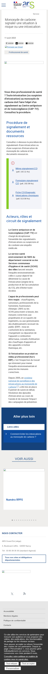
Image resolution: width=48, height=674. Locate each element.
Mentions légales (11, 616)
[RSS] (24, 593)
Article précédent (2, 520)
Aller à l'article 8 (27, 520)
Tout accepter (28, 664)
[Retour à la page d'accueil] (28, 4)
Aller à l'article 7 (25, 520)
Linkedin (4, 593)
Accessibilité (9, 611)
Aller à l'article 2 (14, 520)
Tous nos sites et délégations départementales (18, 558)
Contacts (7, 625)
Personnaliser (12, 668)
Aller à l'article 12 (36, 520)
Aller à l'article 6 (23, 520)
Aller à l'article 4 (19, 520)
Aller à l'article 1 (12, 520)
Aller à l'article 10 (32, 520)
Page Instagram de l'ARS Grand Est (8, 593)
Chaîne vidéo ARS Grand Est (20, 593)
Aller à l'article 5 (21, 520)
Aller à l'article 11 (34, 520)
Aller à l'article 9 (29, 520)
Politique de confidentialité (15, 620)
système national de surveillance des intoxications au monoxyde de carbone (22, 382)
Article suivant (46, 520)
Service (36, 14)
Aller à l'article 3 (17, 520)
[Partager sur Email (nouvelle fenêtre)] (14, 47)
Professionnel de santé (18, 52)
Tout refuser (11, 664)
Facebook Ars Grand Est (16, 593)
